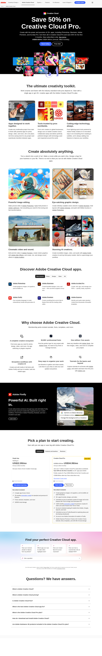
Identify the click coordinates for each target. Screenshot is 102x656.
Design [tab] (54, 276)
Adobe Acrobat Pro (77, 283)
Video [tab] (60, 276)
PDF (3, 651)
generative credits (26, 495)
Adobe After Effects (17, 255)
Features (47, 2)
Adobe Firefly (87, 253)
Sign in (98, 2)
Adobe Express (76, 297)
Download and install (68, 643)
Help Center (67, 641)
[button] (92, 2)
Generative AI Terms (61, 568)
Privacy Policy (46, 567)
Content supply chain (27, 644)
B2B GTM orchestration (28, 651)
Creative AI (5, 642)
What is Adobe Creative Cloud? (23, 589)
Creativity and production (28, 649)
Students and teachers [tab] (51, 451)
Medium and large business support (72, 649)
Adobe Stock (86, 343)
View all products (27, 653)
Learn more (13, 418)
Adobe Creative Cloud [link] (28, 2)
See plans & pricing (20, 485)
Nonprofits (46, 643)
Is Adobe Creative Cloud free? (22, 601)
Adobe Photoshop (28, 206)
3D (3, 653)
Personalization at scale (28, 642)
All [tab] (65, 276)
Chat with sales (88, 641)
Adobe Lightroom (13, 208)
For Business (56, 2)
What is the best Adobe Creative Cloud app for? (28, 606)
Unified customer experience (29, 647)
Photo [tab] (48, 276)
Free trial (57, 44)
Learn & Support (67, 2)
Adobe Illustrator (84, 206)
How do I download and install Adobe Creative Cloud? (30, 618)
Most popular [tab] (40, 276)
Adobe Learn (67, 647)
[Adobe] (3, 2)
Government (46, 645)
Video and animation (7, 649)
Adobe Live (81, 371)
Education (46, 641)
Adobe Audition (19, 257)
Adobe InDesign (65, 208)
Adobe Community (68, 645)
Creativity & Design (13, 2)
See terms (62, 37)
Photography (5, 644)
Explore (39, 2)
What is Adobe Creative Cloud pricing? (25, 595)
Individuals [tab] (40, 451)
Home (2, 6)
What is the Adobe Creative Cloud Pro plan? (27, 612)
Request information (89, 643)
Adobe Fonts (43, 345)
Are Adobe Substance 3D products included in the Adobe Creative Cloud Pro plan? (40, 624)
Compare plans (80, 2)
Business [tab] (62, 451)
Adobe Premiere (27, 253)
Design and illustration (7, 647)
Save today (45, 44)
